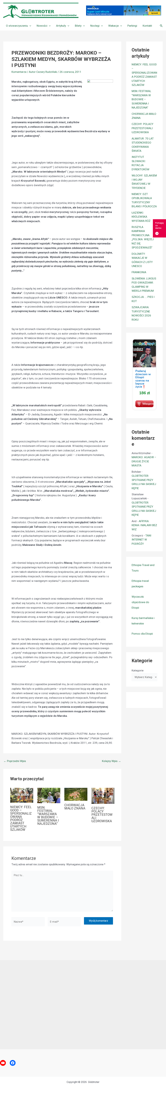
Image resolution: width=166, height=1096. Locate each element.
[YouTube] (3, 1063)
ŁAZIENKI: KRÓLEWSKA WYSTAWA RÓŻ (141, 216)
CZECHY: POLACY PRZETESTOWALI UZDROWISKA (102, 814)
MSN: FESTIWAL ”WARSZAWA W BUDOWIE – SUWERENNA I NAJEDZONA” (48, 816)
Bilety (78, 25)
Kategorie (137, 670)
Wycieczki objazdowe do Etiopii (140, 602)
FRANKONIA (139, 272)
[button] (29, 26)
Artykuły (61, 25)
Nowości (42, 25)
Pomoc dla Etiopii (142, 633)
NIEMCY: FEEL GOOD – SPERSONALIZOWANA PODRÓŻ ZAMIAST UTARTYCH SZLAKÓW (21, 818)
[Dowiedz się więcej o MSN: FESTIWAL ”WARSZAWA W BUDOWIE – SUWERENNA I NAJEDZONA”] (48, 795)
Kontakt (147, 25)
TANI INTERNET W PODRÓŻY (141, 539)
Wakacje (113, 25)
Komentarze (19, 71)
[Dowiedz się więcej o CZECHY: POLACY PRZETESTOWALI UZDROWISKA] (102, 795)
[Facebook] (13, 1063)
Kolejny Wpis (111, 761)
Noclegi (95, 25)
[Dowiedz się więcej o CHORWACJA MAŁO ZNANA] (75, 794)
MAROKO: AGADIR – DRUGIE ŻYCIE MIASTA (144, 461)
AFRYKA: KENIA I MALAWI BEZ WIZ (144, 525)
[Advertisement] (83, 1004)
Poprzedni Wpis (15, 761)
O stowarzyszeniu (17, 25)
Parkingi (132, 25)
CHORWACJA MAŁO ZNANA (74, 806)
